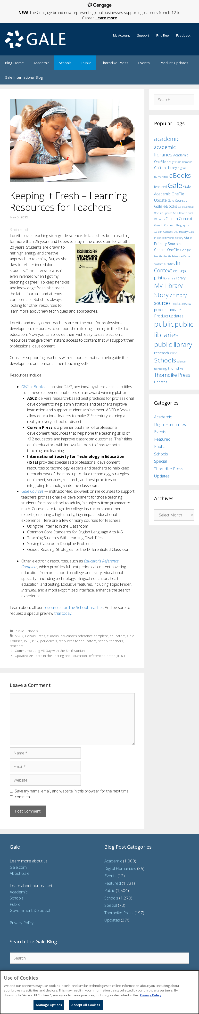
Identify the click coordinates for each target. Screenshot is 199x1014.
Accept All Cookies (85, 1005)
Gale (175, 185)
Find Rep (162, 35)
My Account (121, 35)
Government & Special (30, 910)
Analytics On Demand (179, 162)
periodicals (48, 640)
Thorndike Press (114, 62)
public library (173, 344)
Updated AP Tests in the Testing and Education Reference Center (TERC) (70, 655)
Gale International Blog (24, 77)
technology (160, 368)
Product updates (168, 316)
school (174, 353)
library (180, 278)
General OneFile (166, 249)
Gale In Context (179, 218)
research (161, 352)
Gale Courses (32, 491)
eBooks (33, 386)
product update (167, 309)
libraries (169, 278)
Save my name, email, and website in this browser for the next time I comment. (73, 793)
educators (117, 635)
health (158, 256)
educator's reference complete (84, 635)
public (164, 324)
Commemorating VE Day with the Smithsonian (50, 650)
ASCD (19, 635)
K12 (175, 271)
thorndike (175, 368)
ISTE (27, 640)
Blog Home (14, 62)
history (170, 263)
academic (166, 139)
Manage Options (49, 1005)
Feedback (183, 35)
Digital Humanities (170, 424)
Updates (160, 382)
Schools (65, 62)
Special (160, 461)
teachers (16, 645)
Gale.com (18, 867)
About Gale (20, 873)
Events (144, 62)
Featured (162, 439)
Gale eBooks (165, 206)
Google (185, 250)
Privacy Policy (21, 922)
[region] (99, 992)
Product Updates (173, 62)
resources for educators (77, 640)
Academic (41, 62)
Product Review (181, 304)
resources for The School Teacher (73, 607)
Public (86, 62)
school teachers (110, 640)
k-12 (35, 640)
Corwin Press (35, 635)
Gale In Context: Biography (171, 225)
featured (160, 186)
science (181, 361)
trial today (62, 613)
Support (143, 35)
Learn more (106, 18)
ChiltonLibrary (165, 167)
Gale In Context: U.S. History (171, 231)
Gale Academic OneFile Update (172, 193)
